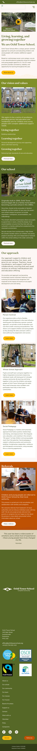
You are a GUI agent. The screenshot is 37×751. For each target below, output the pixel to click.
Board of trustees (7, 704)
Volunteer (5, 719)
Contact (4, 712)
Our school (5, 685)
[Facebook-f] (4, 732)
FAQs (4, 723)
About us (5, 681)
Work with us (6, 715)
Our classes (6, 696)
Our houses (6, 700)
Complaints (6, 727)
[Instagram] (16, 732)
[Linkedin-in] (10, 732)
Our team (5, 692)
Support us (5, 708)
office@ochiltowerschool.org (12, 643)
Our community (7, 688)
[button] (34, 7)
